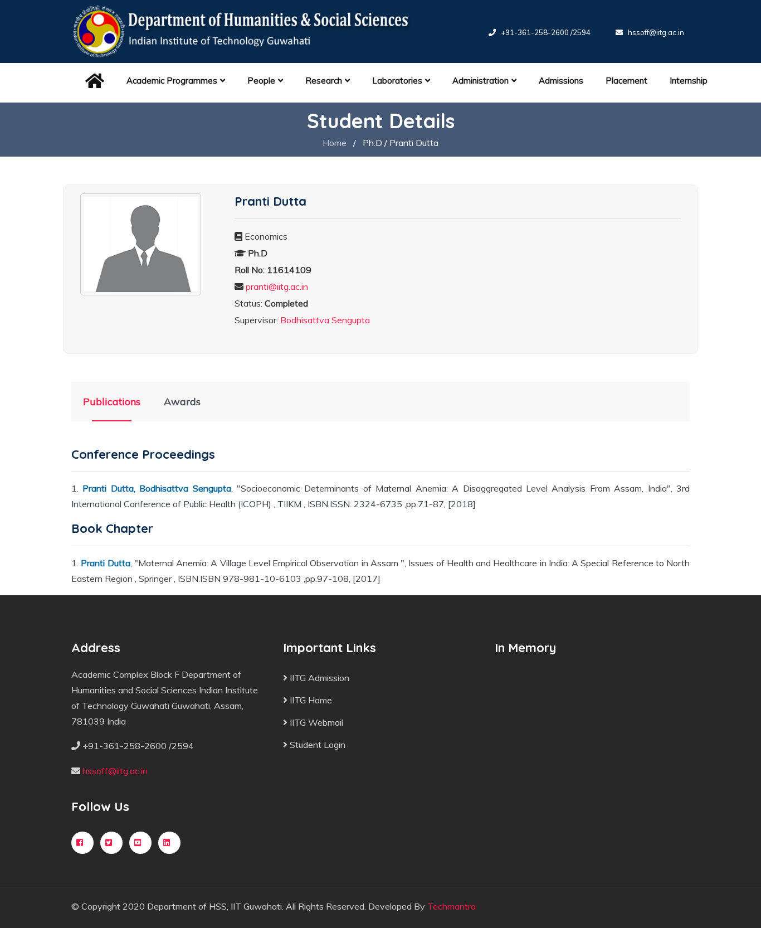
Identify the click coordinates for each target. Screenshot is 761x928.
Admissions (561, 80)
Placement (626, 80)
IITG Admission (318, 677)
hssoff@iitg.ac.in (656, 32)
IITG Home (309, 700)
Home (335, 142)
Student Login (316, 744)
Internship (689, 80)
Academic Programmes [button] (171, 80)
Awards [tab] (182, 401)
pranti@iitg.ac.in (277, 286)
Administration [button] (480, 80)
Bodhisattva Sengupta (325, 319)
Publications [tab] (111, 401)
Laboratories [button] (397, 80)
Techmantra (451, 906)
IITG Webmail (315, 722)
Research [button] (323, 80)
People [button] (261, 80)
